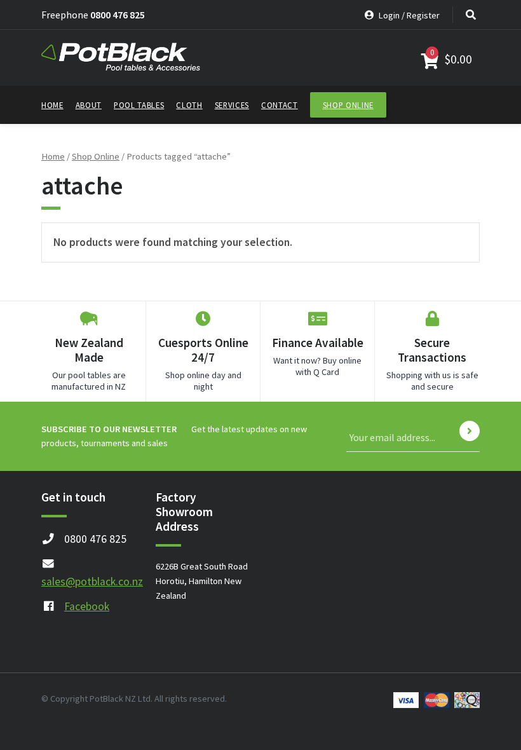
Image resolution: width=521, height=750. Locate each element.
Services (232, 105)
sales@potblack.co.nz (92, 582)
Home (52, 105)
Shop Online (348, 105)
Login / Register (408, 15)
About (89, 105)
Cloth (189, 105)
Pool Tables (139, 105)
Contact (279, 105)
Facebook (86, 606)
